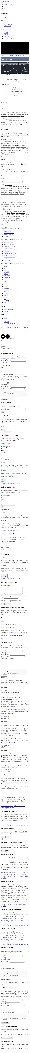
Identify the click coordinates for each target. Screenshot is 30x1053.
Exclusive (3, 192)
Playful (27, 216)
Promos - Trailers (8, 235)
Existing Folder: (7, 447)
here (13, 636)
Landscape (19, 147)
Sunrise (8, 152)
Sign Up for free (21, 357)
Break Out (14, 188)
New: (4, 452)
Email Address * (5, 586)
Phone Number (5, 656)
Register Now (4, 399)
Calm (18, 122)
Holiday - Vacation (9, 233)
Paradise (3, 149)
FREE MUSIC (7, 26)
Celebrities (20, 188)
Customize (3, 677)
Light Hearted (11, 216)
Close (2, 604)
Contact (3, 350)
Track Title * (4, 651)
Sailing (26, 149)
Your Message (4, 594)
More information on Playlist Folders (11, 483)
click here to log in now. (20, 374)
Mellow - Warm (8, 255)
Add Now (3, 450)
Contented (11, 145)
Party (23, 216)
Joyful (5, 216)
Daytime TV (15, 124)
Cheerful (23, 143)
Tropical (26, 152)
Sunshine (17, 152)
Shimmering (7, 260)
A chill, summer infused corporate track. (12, 182)
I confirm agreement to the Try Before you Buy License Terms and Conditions (14, 767)
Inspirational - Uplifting (10, 250)
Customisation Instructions (8, 662)
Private (4, 470)
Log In (5, 17)
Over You (3, 159)
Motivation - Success (9, 257)
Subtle (26, 150)
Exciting (26, 190)
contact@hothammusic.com (8, 920)
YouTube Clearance (9, 38)
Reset (2, 412)
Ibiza (20, 192)
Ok (2, 639)
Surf (22, 152)
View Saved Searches (6, 431)
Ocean (24, 147)
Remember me (7, 365)
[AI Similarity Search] (5, 71)
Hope (20, 124)
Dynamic (3, 147)
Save (2, 621)
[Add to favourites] (17, 72)
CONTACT (6, 35)
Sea (2, 150)
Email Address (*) (5, 360)
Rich (19, 149)
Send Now (8, 604)
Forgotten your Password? (8, 359)
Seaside (10, 150)
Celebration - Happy (9, 246)
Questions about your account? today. (15, 825)
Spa (14, 150)
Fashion (8, 147)
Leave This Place (4, 129)
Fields (2, 108)
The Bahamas (4, 199)
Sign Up (6, 8)
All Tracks (14, 55)
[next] (12, 338)
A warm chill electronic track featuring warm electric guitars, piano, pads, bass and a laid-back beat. (14, 164)
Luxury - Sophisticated (10, 253)
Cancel (2, 837)
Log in (5, 6)
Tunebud (25, 327)
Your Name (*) (5, 383)
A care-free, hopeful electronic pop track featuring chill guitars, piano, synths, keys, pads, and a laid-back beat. (15, 64)
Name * (3, 653)
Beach (8, 122)
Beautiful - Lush (8, 243)
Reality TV (6, 236)
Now (2, 499)
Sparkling (6, 295)
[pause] (7, 338)
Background (7, 231)
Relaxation (9, 149)
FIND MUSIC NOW (9, 5)
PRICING (6, 36)
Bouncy (13, 213)
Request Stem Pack (6, 979)
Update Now (4, 575)
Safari (22, 149)
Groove (13, 147)
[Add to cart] (21, 72)
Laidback (6, 251)
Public (4, 462)
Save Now (3, 430)
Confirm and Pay (5, 1037)
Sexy (5, 259)
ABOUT (6, 33)
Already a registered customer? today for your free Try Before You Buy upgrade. (15, 876)
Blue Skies (14, 122)
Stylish (22, 150)
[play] (3, 338)
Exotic (8, 192)
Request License (5, 1022)
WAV (2, 718)
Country (3, 388)
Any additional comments (8, 969)
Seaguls (5, 150)
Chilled (3, 124)
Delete (7, 837)
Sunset (13, 152)
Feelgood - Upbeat (9, 248)
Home (2, 55)
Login (2, 367)
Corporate (17, 145)
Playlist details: (5, 547)
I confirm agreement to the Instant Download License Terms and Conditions (14, 788)
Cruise (9, 124)
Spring (18, 150)
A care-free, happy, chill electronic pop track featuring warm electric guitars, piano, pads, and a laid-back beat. (15, 134)
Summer (3, 152)
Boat (5, 268)
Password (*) (4, 362)
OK (11, 1037)
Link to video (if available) (8, 658)
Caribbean (24, 122)
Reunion (15, 149)
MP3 (2, 716)
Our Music (8, 55)
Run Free (3, 178)
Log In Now (22, 406)
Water (12, 154)
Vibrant (8, 154)
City (6, 124)
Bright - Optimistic (9, 244)
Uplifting (3, 154)
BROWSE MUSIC (8, 24)
